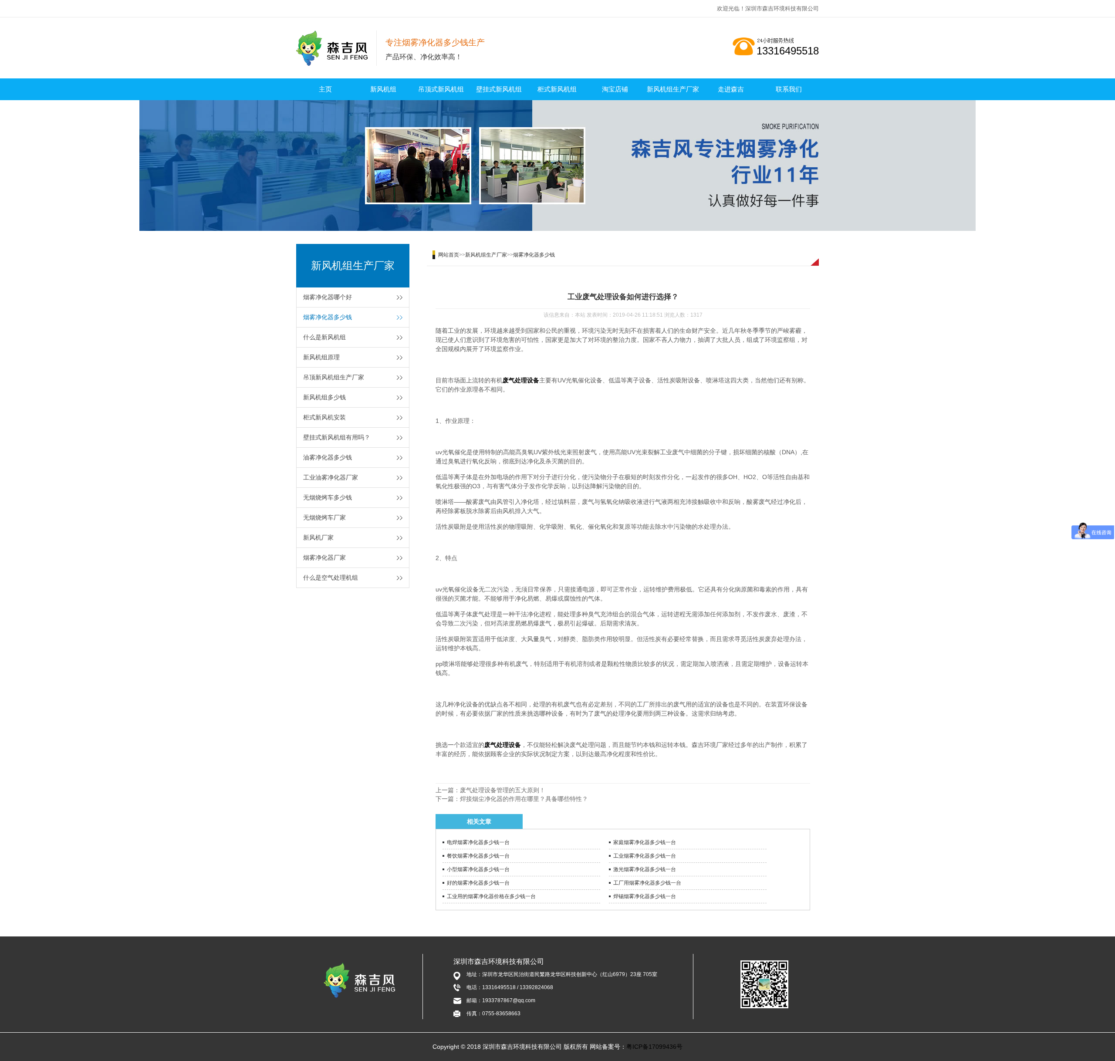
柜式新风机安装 (324, 417)
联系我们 (789, 89)
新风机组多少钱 (324, 397)
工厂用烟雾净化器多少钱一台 (647, 883)
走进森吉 (731, 89)
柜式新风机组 (557, 89)
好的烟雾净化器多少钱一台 (478, 883)
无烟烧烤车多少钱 (327, 497)
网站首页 (448, 255)
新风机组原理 (321, 357)
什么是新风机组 (324, 337)
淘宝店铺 (615, 89)
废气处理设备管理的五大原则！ (502, 790)
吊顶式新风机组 (441, 89)
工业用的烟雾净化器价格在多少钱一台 (491, 896)
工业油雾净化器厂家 (330, 477)
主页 (325, 89)
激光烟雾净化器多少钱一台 (644, 869)
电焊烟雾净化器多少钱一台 (478, 842)
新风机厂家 (318, 537)
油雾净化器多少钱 (327, 457)
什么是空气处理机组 (330, 577)
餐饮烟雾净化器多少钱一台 (478, 856)
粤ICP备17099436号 (654, 1046)
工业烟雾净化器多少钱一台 (644, 856)
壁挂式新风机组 (499, 89)
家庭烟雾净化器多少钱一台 (644, 842)
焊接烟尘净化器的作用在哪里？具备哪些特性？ (524, 798)
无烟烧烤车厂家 (324, 517)
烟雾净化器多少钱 (327, 317)
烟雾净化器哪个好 (327, 297)
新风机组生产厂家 (673, 89)
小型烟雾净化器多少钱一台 (478, 869)
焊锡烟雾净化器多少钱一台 (644, 896)
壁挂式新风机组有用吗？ (336, 437)
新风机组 (383, 89)
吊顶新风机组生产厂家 (333, 377)
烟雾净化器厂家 (324, 557)
